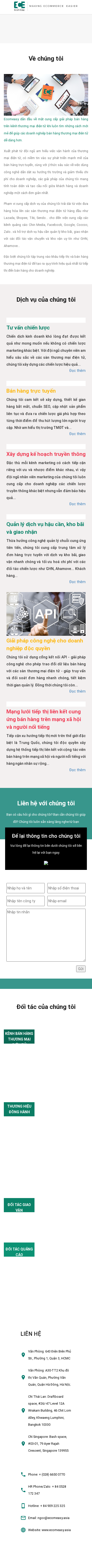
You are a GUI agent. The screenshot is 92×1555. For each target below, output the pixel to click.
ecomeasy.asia (13, 1549)
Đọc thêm (77, 371)
